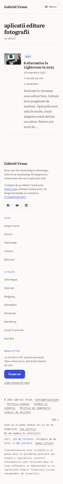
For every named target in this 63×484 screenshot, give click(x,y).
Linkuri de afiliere (17, 412)
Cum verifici (28, 429)
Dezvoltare (10, 304)
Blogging (9, 296)
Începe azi (15, 374)
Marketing (10, 321)
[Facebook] (8, 205)
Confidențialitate (47, 399)
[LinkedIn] (26, 205)
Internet (9, 288)
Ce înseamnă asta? (15, 197)
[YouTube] (17, 205)
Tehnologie (10, 279)
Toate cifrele (44, 443)
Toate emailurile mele (17, 382)
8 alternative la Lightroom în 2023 (39, 65)
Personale (10, 313)
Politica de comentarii (35, 408)
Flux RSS (9, 338)
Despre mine (11, 226)
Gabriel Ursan (15, 6)
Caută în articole (13, 330)
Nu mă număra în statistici (22, 433)
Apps (28, 56)
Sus (55, 419)
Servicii (8, 234)
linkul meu (10, 189)
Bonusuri (9, 259)
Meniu (53, 6)
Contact (8, 251)
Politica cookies (18, 404)
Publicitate (10, 242)
